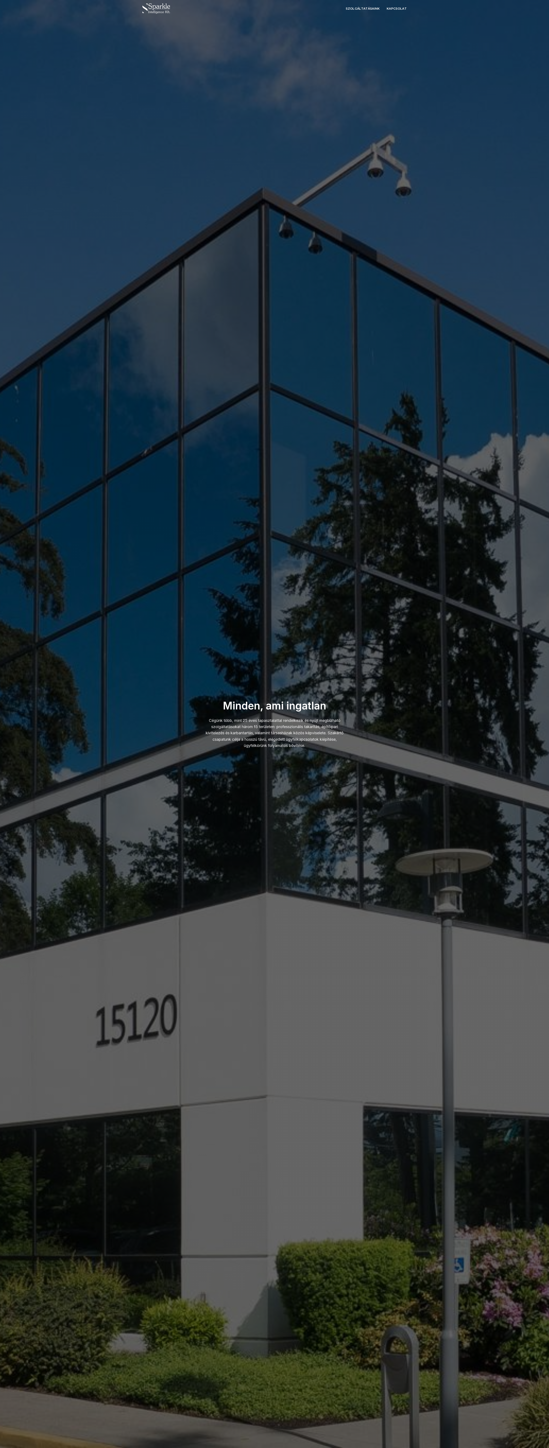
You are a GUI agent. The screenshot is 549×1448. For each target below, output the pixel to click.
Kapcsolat (397, 8)
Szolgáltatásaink (363, 8)
